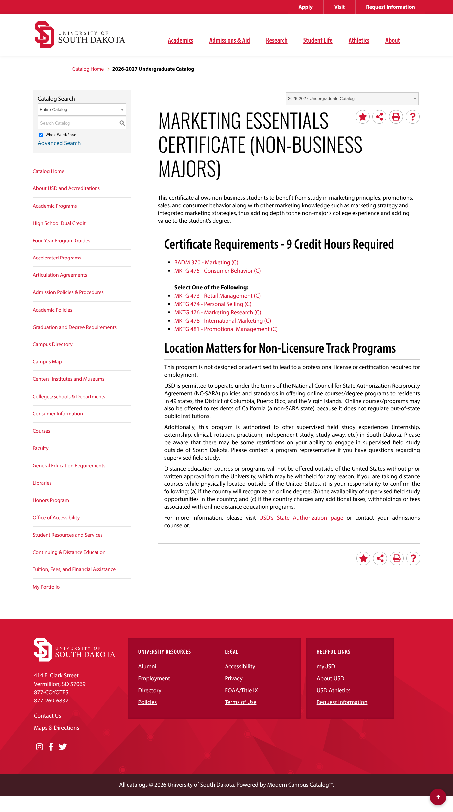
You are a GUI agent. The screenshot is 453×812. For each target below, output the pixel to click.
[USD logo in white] (74, 659)
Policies (147, 702)
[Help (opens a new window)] (412, 117)
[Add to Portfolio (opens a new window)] (362, 117)
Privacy (234, 678)
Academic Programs (55, 206)
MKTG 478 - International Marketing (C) (222, 320)
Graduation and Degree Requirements (75, 327)
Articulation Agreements (60, 275)
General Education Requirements (69, 465)
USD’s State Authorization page (301, 517)
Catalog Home (88, 69)
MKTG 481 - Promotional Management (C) (226, 328)
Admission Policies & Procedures (68, 292)
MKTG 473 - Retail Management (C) (217, 295)
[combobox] (352, 98)
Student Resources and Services (68, 535)
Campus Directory (53, 344)
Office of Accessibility (56, 517)
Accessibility (240, 666)
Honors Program (51, 500)
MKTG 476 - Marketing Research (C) (217, 312)
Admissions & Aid (229, 40)
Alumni (147, 666)
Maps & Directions (56, 727)
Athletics (359, 40)
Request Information (390, 7)
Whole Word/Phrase (62, 134)
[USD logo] (80, 38)
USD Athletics (334, 690)
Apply (306, 7)
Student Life (318, 40)
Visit (339, 7)
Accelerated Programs (57, 258)
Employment (154, 678)
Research (277, 40)
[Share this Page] (379, 116)
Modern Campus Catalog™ (300, 784)
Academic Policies (52, 310)
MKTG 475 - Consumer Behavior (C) (217, 270)
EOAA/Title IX (241, 690)
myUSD (326, 666)
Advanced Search (59, 143)
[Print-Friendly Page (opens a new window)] (396, 117)
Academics (180, 40)
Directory (150, 690)
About (392, 40)
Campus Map (47, 361)
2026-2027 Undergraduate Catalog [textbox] (321, 98)
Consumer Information (58, 413)
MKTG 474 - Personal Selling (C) (212, 304)
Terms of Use (240, 702)
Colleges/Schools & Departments (69, 396)
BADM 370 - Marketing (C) (206, 262)
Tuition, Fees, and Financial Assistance (74, 569)
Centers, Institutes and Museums (68, 379)
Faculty (41, 448)
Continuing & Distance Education (69, 552)
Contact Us (47, 715)
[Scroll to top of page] (438, 797)
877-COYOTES (51, 692)
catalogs (137, 784)
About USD (330, 678)
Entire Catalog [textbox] (53, 109)
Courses (41, 431)
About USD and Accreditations (66, 188)
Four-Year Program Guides (61, 240)
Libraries (42, 483)
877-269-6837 (51, 700)
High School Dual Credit (59, 223)
